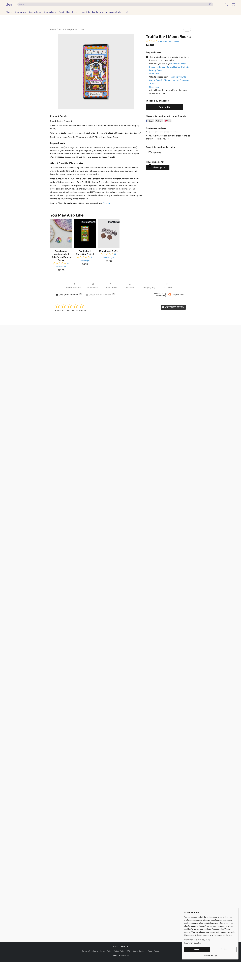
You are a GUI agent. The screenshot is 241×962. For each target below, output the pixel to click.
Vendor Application (114, 12)
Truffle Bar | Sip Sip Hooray (168, 67)
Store (61, 29)
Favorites (130, 287)
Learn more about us (192, 943)
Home (53, 29)
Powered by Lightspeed (120, 955)
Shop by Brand (50, 12)
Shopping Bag (148, 287)
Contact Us (85, 12)
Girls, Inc (107, 203)
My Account (92, 287)
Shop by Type (20, 12)
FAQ (126, 12)
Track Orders (111, 287)
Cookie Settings (139, 951)
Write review (162, 41)
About (61, 12)
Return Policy (119, 951)
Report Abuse (153, 951)
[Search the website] (210, 4)
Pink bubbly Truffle (177, 77)
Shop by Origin (35, 12)
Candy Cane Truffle (158, 80)
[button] (9, 4)
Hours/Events (72, 12)
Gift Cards (167, 287)
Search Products (73, 287)
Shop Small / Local (75, 29)
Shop (8, 12)
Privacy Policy (106, 951)
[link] (210, 954)
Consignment (97, 12)
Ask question (174, 41)
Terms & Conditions (90, 951)
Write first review (174, 307)
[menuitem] (185, 29)
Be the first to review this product (70, 310)
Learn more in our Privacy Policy (197, 940)
